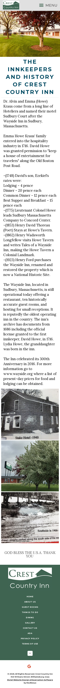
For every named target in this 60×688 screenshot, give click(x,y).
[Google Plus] (30, 667)
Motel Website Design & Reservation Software (30, 680)
